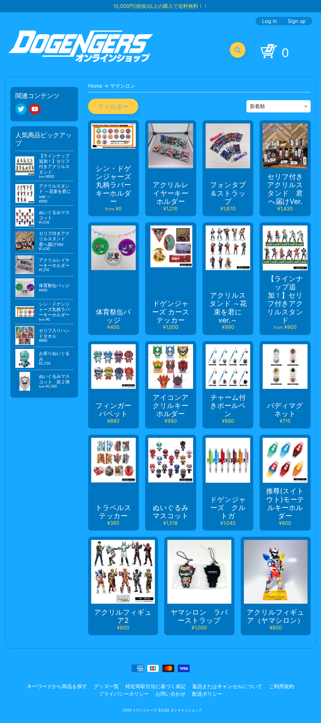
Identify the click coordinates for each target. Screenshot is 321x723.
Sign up (297, 21)
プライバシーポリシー (124, 694)
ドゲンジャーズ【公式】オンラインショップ (167, 710)
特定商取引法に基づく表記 (155, 686)
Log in (269, 21)
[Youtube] (34, 109)
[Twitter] (21, 109)
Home (95, 86)
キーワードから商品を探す (57, 686)
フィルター (113, 106)
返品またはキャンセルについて (227, 686)
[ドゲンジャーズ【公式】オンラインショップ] (81, 50)
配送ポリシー (207, 694)
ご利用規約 (281, 686)
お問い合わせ (170, 694)
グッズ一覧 (106, 686)
